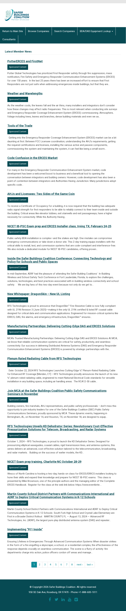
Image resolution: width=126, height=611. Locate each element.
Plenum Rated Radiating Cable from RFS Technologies (44, 358)
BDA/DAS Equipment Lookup (95, 31)
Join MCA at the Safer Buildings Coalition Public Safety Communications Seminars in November (56, 392)
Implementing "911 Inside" (25, 529)
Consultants (9, 39)
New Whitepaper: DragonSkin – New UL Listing (38, 294)
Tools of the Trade (19, 125)
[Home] (15, 13)
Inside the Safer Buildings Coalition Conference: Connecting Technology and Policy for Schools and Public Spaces (59, 260)
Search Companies (64, 31)
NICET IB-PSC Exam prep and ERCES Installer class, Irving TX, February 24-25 (59, 226)
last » (90, 564)
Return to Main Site (12, 31)
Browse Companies (38, 31)
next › (80, 564)
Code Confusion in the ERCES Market (32, 158)
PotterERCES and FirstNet (25, 61)
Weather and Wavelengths (24, 93)
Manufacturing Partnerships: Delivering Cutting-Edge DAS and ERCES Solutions (61, 326)
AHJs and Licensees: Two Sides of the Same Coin (41, 194)
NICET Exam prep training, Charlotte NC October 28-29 (44, 461)
